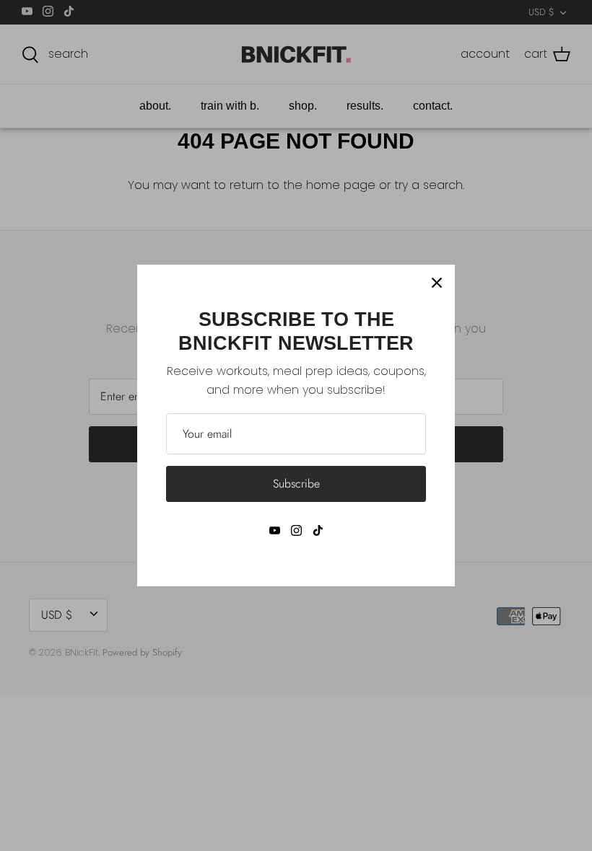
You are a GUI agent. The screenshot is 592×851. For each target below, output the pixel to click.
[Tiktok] (318, 530)
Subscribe (296, 483)
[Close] (437, 283)
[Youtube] (274, 530)
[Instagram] (296, 530)
